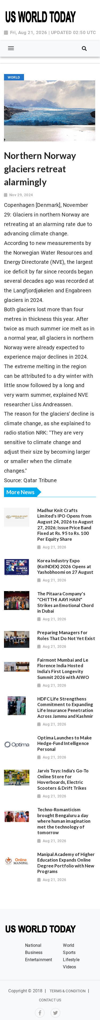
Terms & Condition (68, 991)
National (33, 945)
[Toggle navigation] (11, 48)
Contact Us (50, 1000)
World (68, 945)
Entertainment (38, 959)
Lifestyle (71, 959)
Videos (69, 966)
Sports (69, 952)
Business (33, 952)
